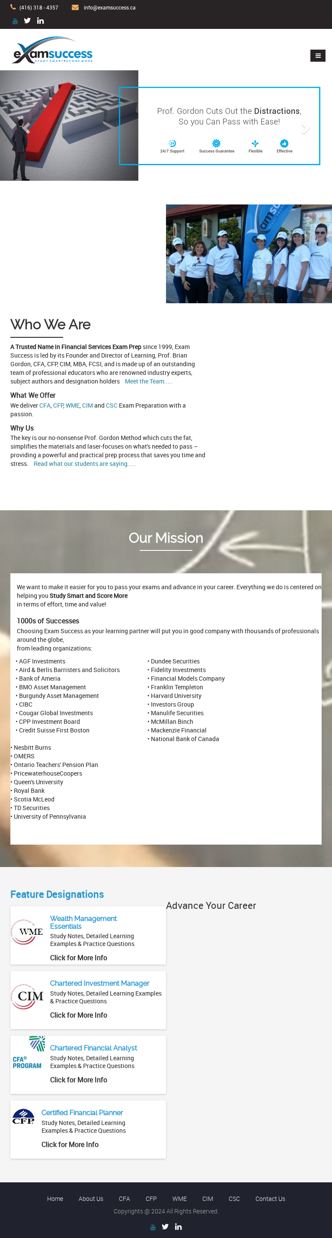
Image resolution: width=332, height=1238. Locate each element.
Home (55, 1198)
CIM (87, 405)
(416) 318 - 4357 (38, 7)
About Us (91, 1198)
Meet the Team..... (149, 381)
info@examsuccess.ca (110, 7)
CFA (45, 405)
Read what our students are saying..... (85, 463)
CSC (112, 405)
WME (73, 405)
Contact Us (270, 1198)
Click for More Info (78, 957)
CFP (58, 405)
